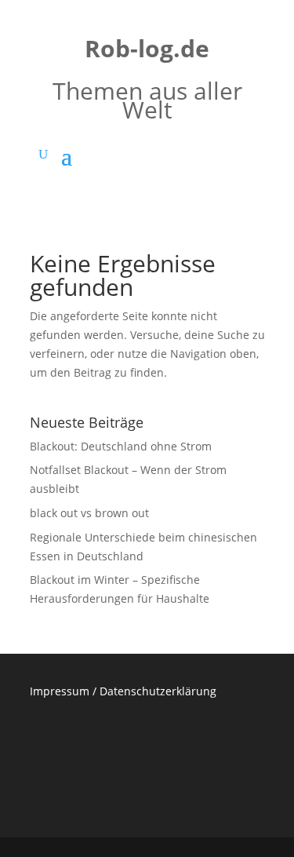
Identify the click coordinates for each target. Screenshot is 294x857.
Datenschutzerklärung (158, 691)
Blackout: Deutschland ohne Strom (121, 446)
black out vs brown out (89, 512)
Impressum (59, 691)
